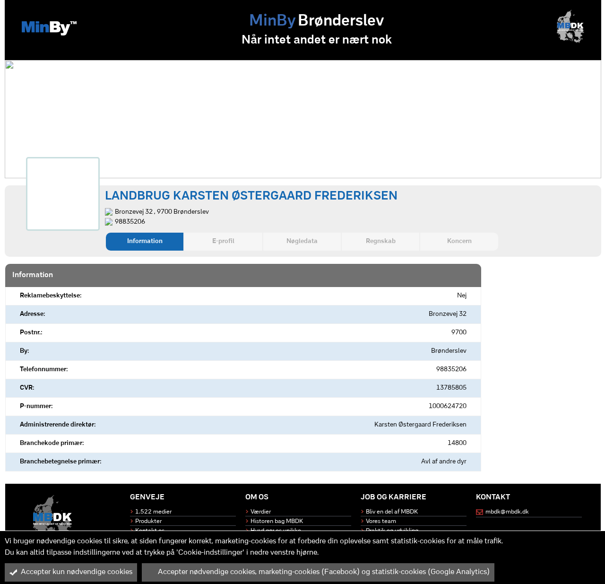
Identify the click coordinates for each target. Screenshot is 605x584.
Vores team (381, 521)
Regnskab (381, 241)
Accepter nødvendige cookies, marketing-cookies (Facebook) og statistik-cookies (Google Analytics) (324, 572)
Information (145, 241)
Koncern (459, 241)
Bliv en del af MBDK (392, 512)
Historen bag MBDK (277, 521)
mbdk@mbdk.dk (507, 512)
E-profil (223, 241)
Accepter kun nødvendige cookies (76, 572)
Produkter (148, 521)
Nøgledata (302, 241)
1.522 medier (153, 512)
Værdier (261, 512)
